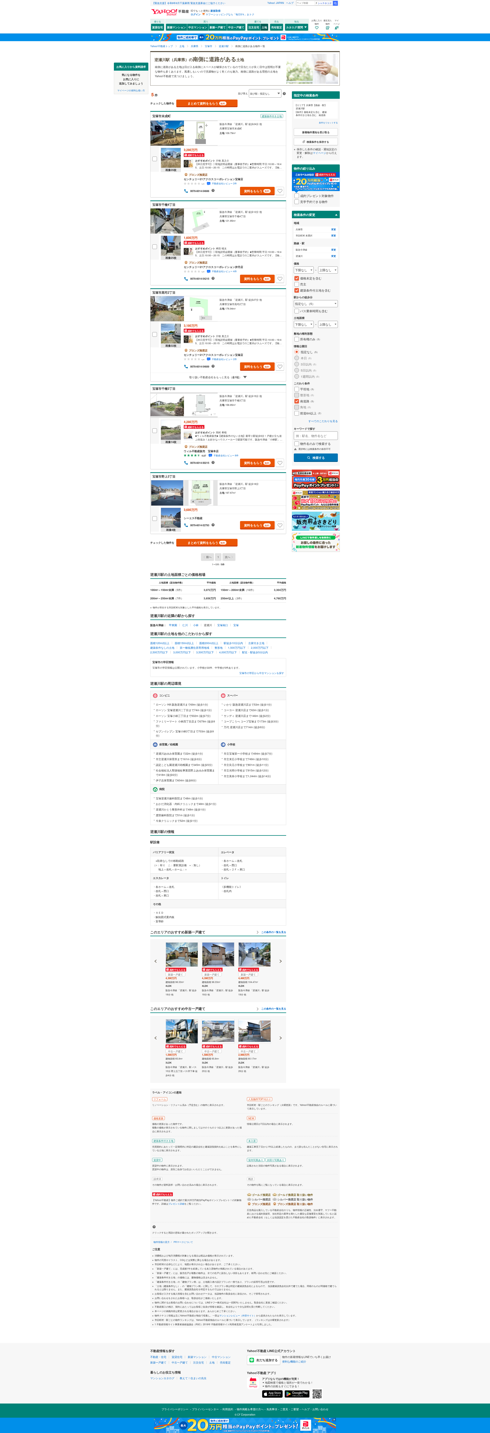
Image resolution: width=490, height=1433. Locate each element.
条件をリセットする (328, 122)
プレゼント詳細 (176, 1203)
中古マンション (197, 27)
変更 (333, 229)
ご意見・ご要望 (289, 1409)
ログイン (196, 14)
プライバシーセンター (205, 1409)
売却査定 (276, 27)
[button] (155, 948)
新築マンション (176, 27)
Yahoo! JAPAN (275, 3)
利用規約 (227, 1409)
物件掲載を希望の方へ (250, 1409)
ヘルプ (290, 3)
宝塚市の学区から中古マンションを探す (261, 673)
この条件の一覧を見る (273, 932)
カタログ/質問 (294, 27)
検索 (335, 3)
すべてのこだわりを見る (323, 421)
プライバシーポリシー (175, 1409)
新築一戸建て (218, 27)
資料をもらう (257, 191)
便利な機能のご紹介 (294, 1361)
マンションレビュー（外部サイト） (237, 1315)
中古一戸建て (236, 27)
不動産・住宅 (158, 1357)
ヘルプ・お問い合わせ (315, 1409)
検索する (319, 457)
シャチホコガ (325, 3)
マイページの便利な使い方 (131, 90)
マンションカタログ (162, 1378)
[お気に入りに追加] (280, 191)
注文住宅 (253, 27)
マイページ (319, 153)
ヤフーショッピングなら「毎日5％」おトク (230, 14)
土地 (264, 27)
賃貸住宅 (157, 27)
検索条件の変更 (304, 214)
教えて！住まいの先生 (193, 1378)
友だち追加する (267, 1360)
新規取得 (215, 10)
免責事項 (271, 1409)
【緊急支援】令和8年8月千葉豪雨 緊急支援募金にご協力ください (188, 3)
